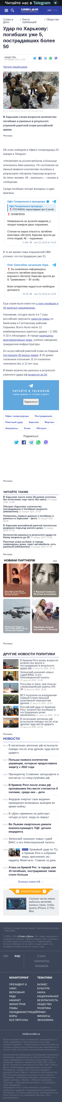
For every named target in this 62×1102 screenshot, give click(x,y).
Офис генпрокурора (17, 416)
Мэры (13, 1016)
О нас (41, 956)
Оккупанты (11, 428)
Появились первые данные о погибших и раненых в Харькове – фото (28, 518)
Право (41, 1012)
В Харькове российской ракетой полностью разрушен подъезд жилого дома (30, 528)
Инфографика (31, 891)
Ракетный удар (14, 422)
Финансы (43, 1016)
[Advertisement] (31, 141)
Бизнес (42, 984)
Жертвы (49, 422)
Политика (44, 1008)
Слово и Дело (8, 21)
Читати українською (15, 67)
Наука (41, 992)
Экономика (45, 1020)
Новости (11, 738)
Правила (41, 966)
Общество (52, 19)
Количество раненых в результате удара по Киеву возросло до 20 (29, 536)
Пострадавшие (43, 416)
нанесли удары (40, 318)
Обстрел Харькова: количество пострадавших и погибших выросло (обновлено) (25, 509)
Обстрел (41, 428)
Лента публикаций (29, 21)
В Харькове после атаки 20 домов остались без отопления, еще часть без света (30, 499)
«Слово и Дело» (26, 936)
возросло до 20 (37, 374)
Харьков (34, 422)
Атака (27, 428)
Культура (43, 988)
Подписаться (31, 402)
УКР (49, 10)
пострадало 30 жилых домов (20, 355)
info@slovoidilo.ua (31, 1034)
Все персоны (18, 1020)
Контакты (41, 961)
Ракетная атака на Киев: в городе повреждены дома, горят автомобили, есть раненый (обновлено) (29, 544)
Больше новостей (29, 881)
